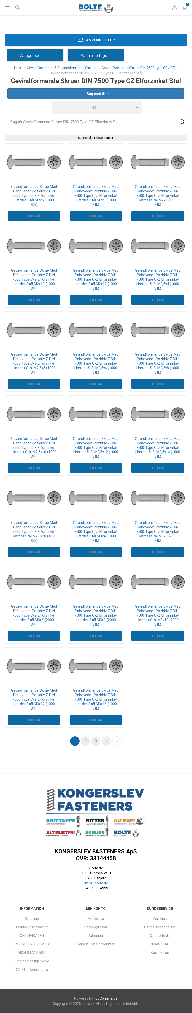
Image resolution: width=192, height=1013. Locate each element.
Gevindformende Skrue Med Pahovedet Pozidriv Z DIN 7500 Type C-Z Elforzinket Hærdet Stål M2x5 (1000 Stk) (34, 195)
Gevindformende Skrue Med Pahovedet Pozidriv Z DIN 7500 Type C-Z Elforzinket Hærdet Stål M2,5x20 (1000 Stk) (34, 531)
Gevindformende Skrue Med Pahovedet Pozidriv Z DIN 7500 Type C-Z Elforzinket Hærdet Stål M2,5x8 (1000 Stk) (158, 363)
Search (182, 121)
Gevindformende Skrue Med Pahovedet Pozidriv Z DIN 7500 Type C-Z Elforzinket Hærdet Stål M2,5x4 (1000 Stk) (158, 279)
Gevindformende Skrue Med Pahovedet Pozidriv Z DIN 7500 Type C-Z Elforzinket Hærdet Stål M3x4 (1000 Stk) (96, 531)
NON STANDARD (32, 952)
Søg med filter (97, 94)
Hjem (17, 68)
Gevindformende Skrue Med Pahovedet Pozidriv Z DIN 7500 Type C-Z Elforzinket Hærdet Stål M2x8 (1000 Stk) (158, 195)
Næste (117, 741)
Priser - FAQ (160, 944)
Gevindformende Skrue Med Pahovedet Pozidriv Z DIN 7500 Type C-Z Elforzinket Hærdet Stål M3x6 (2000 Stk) (34, 615)
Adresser (96, 935)
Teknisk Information (32, 927)
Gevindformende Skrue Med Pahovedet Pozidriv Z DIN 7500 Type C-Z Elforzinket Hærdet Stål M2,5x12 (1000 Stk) (96, 447)
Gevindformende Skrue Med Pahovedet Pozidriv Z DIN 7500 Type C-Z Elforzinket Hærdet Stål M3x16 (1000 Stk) (96, 699)
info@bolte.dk (96, 883)
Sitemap (32, 918)
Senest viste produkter (96, 944)
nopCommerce (106, 998)
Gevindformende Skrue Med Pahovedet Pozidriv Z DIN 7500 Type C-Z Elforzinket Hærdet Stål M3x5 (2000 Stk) (158, 531)
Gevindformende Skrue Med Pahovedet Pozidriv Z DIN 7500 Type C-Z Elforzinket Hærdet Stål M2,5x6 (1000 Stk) (96, 363)
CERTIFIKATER (32, 935)
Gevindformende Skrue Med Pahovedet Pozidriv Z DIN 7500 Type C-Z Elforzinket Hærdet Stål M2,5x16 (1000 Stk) (158, 447)
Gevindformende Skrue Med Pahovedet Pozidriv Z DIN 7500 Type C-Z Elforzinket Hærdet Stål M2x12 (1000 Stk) (96, 279)
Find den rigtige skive (32, 961)
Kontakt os (160, 952)
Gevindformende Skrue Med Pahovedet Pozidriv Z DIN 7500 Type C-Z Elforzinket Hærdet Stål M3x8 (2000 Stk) (96, 615)
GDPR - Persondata (32, 969)
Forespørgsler (96, 927)
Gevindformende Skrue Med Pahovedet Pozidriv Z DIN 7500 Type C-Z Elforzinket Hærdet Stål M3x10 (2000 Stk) (158, 615)
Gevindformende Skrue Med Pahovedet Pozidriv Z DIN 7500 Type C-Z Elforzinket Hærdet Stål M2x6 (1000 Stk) (96, 195)
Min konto (96, 918)
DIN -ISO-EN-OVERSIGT (32, 944)
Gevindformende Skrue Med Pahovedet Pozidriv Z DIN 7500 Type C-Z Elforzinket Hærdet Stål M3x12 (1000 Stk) (34, 699)
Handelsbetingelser (160, 927)
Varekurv (160, 918)
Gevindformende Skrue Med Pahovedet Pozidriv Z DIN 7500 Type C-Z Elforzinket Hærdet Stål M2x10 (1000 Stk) (34, 279)
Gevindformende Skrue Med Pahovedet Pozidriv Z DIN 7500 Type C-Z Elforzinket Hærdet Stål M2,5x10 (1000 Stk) (34, 447)
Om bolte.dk (160, 935)
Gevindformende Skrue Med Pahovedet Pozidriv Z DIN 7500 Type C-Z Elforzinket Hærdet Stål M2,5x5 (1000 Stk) (34, 363)
